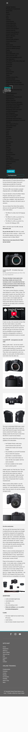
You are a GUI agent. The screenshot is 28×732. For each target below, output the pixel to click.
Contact (5, 661)
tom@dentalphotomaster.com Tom (13, 273)
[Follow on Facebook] (11, 634)
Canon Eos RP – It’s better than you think (13, 270)
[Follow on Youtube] (20, 634)
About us (5, 650)
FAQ (4, 656)
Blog (4, 660)
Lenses (4, 673)
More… (4, 682)
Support (5, 658)
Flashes (5, 675)
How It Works (6, 652)
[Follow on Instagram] (15, 634)
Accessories (6, 676)
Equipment (10, 274)
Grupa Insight (21, 693)
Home (4, 646)
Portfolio (5, 678)
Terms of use (6, 654)
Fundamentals (6, 669)
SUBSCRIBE (11, 171)
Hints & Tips (6, 680)
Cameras (5, 671)
